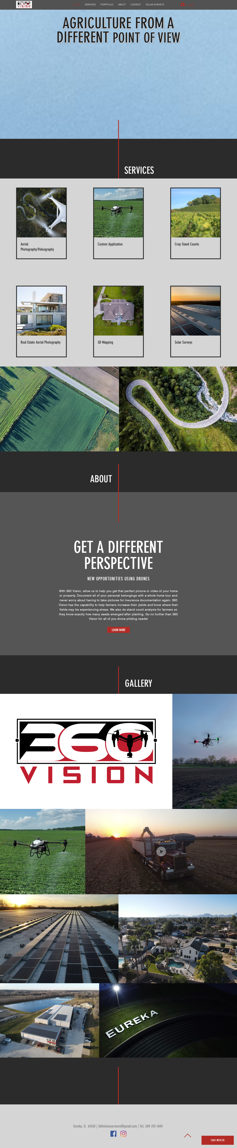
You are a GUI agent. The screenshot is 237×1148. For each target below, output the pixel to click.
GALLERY (138, 683)
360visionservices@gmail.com (117, 1126)
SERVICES (139, 170)
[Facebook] (113, 1134)
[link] (41, 247)
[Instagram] (123, 1134)
